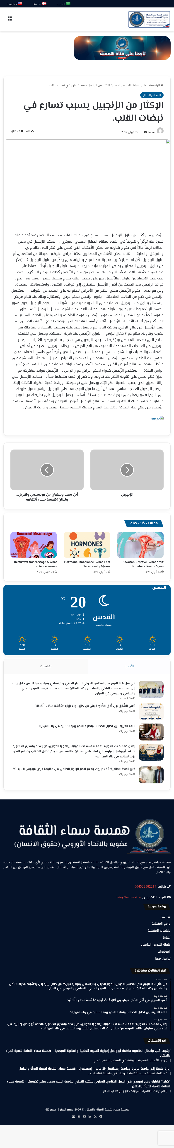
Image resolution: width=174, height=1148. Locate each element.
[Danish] (44, 4)
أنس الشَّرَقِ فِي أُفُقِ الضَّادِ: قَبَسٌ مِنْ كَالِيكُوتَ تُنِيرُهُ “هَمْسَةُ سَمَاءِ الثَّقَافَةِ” (85, 706)
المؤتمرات (164, 951)
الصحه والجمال (121, 85)
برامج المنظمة (161, 923)
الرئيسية (155, 85)
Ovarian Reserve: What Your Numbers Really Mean (143, 564)
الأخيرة (129, 666)
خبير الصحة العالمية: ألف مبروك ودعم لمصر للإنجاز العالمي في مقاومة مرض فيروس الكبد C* (74, 769)
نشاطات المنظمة (159, 930)
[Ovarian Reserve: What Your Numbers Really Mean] (140, 545)
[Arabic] (68, 4)
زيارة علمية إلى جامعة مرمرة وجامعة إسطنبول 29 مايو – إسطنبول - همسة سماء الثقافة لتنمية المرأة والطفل (95, 1068)
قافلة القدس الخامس (156, 944)
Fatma (151, 132)
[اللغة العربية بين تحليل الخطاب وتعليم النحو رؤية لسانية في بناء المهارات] (151, 732)
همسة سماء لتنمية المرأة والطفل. (107, 1109)
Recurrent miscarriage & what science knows (35, 564)
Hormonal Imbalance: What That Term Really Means (87, 564)
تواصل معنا (163, 958)
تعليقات (46, 666)
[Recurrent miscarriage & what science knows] (33, 545)
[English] (20, 4)
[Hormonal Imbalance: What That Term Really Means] (87, 545)
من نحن (165, 916)
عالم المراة (140, 85)
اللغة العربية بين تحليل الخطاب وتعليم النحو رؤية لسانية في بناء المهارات (86, 726)
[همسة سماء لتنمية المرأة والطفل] (149, 19)
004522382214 (145, 886)
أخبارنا (167, 937)
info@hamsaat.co (128, 897)
